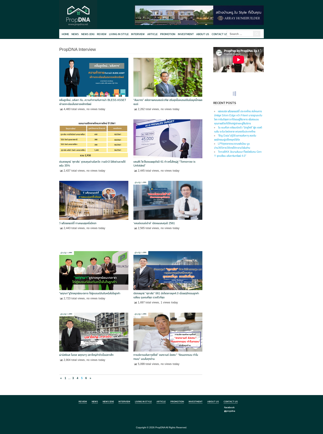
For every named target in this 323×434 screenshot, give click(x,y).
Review (101, 34)
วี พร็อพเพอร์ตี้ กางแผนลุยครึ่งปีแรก (77, 223)
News (75, 34)
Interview (138, 34)
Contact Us (220, 34)
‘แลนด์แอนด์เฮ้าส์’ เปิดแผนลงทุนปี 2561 (154, 223)
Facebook (229, 407)
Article (152, 34)
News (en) (87, 34)
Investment (186, 34)
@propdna (229, 411)
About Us (202, 34)
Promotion (167, 34)
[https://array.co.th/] (199, 14)
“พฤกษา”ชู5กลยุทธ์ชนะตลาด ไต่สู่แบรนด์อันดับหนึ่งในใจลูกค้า (89, 293)
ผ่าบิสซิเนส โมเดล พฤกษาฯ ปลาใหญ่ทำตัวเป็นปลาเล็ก (86, 354)
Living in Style (143, 401)
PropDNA (160, 427)
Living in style (119, 34)
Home (65, 34)
